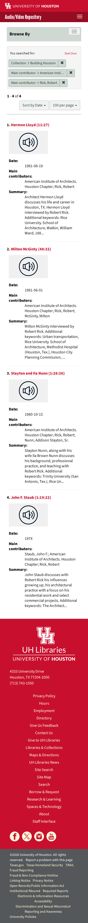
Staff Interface (44, 821)
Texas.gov (17, 865)
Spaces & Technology (44, 806)
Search (44, 784)
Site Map (44, 777)
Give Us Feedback (44, 725)
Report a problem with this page (49, 860)
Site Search (44, 769)
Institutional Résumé (25, 891)
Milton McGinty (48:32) (31, 249)
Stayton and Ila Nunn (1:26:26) (38, 373)
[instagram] (39, 836)
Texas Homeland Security (44, 865)
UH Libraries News (44, 762)
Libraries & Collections (44, 747)
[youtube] (51, 836)
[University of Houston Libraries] (44, 643)
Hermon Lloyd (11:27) (30, 125)
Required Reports (55, 891)
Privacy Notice (43, 880)
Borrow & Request (44, 792)
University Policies (23, 916)
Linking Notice (20, 880)
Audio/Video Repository (23, 17)
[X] (27, 836)
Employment (44, 710)
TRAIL (70, 865)
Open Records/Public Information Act (37, 885)
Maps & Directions (44, 755)
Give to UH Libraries (44, 740)
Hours (44, 703)
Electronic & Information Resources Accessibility (43, 899)
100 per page (64, 105)
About (44, 814)
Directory (44, 718)
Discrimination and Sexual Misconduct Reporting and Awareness (43, 909)
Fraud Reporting (21, 870)
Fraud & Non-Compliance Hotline (34, 875)
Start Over (71, 53)
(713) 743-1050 (22, 683)
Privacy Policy (44, 696)
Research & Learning (44, 799)
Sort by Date (32, 105)
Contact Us (44, 733)
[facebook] (15, 836)
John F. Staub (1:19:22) (31, 497)
